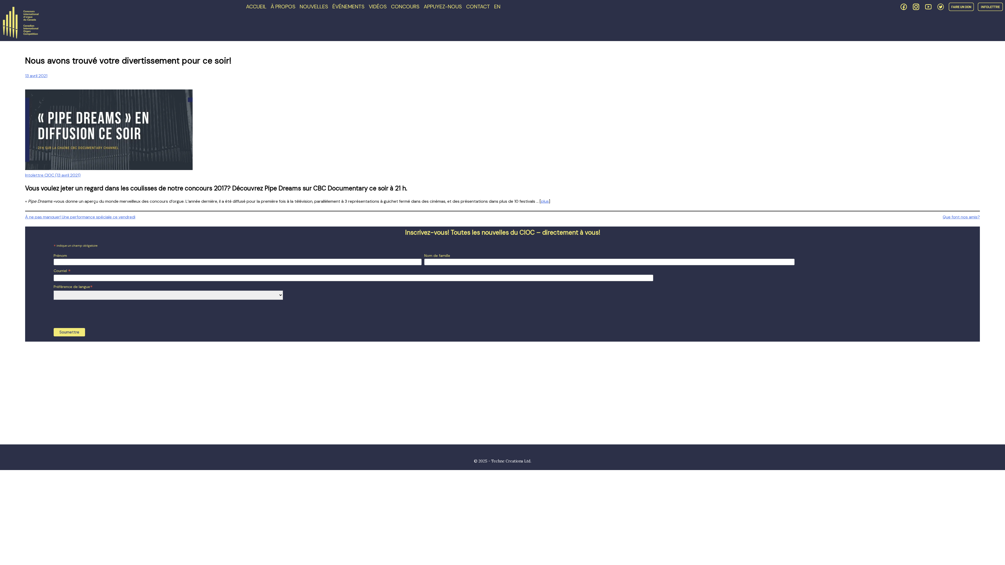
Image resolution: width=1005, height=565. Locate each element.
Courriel (62, 271)
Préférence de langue (73, 287)
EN (497, 6)
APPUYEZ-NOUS (443, 6)
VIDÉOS (378, 6)
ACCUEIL (256, 6)
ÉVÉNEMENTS (348, 6)
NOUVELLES (314, 6)
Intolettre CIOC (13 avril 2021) (53, 175)
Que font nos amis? (961, 217)
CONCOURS (405, 6)
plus (545, 201)
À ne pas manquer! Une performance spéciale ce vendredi (80, 217)
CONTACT (478, 6)
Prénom (60, 255)
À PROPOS (283, 6)
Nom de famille (437, 255)
